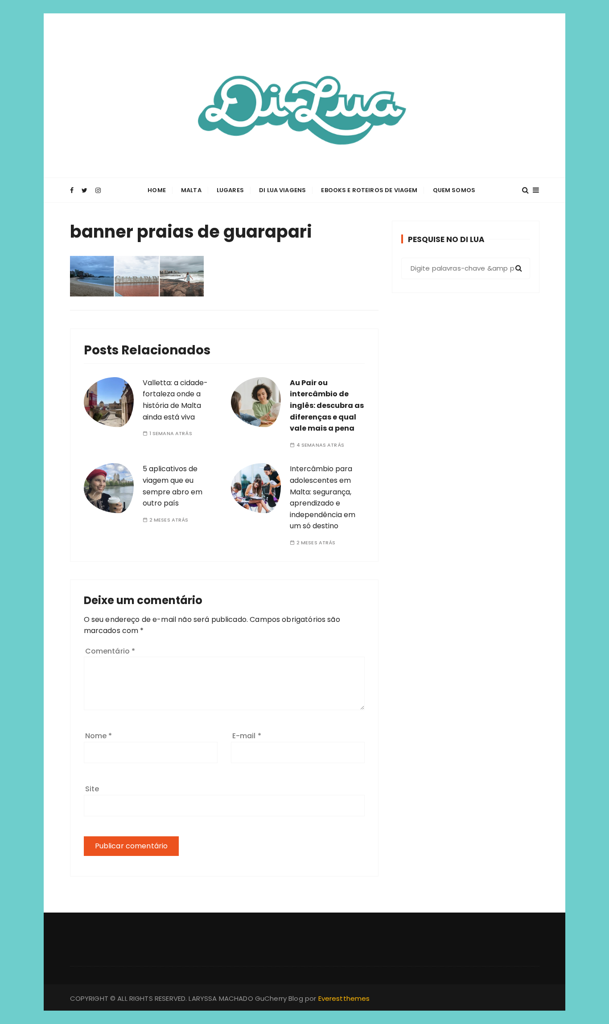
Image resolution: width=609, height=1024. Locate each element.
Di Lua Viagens (282, 190)
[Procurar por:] (465, 268)
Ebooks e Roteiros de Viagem (369, 190)
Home (157, 190)
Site (92, 789)
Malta (191, 190)
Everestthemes (344, 998)
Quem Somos (454, 190)
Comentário (110, 651)
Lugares (230, 190)
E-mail (246, 736)
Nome (98, 736)
